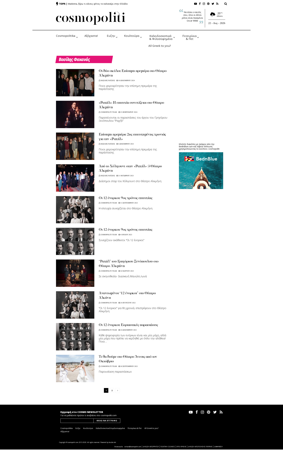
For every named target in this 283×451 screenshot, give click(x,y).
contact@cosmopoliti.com (132, 447)
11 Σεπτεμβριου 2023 (129, 203)
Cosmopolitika (65, 36)
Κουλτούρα (131, 36)
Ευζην (111, 36)
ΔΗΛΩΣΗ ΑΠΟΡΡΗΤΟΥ (151, 447)
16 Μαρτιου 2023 (127, 271)
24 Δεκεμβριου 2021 (128, 330)
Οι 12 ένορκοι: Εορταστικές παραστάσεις (128, 325)
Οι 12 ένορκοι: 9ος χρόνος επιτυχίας (125, 198)
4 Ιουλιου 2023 (126, 235)
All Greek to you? (159, 46)
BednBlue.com (186, 146)
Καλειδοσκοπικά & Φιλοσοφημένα (160, 37)
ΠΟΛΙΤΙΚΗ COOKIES (167, 447)
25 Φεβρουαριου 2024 (128, 112)
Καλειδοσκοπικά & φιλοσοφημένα (110, 428)
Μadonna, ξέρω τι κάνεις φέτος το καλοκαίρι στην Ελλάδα (97, 3)
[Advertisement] (201, 117)
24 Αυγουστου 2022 (128, 303)
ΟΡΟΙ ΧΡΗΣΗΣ (181, 447)
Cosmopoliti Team (109, 112)
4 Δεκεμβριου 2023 (126, 144)
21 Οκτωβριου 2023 (126, 176)
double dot (112, 442)
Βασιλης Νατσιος (108, 80)
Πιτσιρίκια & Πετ (189, 37)
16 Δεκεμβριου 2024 (126, 80)
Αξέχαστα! (91, 36)
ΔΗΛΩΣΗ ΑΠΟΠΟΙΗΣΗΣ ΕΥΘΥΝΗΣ (200, 447)
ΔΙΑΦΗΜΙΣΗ (218, 447)
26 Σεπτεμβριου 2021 (129, 366)
